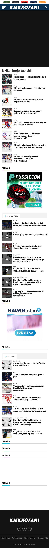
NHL (15, 75)
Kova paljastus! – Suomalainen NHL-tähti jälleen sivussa (30, 78)
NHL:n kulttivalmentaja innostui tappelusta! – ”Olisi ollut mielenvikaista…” (26, 159)
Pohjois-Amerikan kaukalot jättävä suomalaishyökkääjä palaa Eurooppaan (28, 270)
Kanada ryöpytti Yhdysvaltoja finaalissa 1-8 (30, 234)
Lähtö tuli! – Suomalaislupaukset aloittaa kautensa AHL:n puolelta (30, 123)
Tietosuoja (5, 537)
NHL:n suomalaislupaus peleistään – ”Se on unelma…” (29, 89)
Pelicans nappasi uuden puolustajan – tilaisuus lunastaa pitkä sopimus (28, 247)
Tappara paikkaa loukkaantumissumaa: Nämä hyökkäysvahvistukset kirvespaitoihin (28, 293)
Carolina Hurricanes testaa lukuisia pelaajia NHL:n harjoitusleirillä (27, 112)
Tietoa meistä (29, 537)
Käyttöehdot (17, 537)
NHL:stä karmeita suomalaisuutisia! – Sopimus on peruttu (28, 101)
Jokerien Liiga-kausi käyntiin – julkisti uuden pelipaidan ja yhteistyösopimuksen (29, 224)
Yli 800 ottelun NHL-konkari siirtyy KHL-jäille (28, 376)
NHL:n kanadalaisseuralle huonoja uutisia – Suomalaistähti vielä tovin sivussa (30, 146)
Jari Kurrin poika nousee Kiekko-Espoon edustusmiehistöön (29, 364)
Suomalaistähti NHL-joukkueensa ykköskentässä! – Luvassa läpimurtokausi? (27, 136)
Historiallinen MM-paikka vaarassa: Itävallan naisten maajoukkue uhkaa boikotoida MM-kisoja (27, 282)
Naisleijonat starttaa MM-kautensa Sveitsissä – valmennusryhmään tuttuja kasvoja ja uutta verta (28, 259)
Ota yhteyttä (43, 537)
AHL (15, 86)
